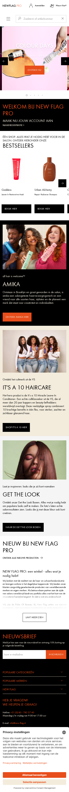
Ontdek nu (34, 70)
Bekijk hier (11, 208)
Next (65, 61)
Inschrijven (56, 654)
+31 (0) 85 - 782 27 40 (22, 712)
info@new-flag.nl (18, 723)
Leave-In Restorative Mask (13, 194)
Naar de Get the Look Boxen (23, 527)
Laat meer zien (35, 617)
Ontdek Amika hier (17, 316)
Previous (4, 61)
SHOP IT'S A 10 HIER (16, 427)
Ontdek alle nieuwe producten (21, 558)
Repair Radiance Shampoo (45, 194)
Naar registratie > (13, 125)
